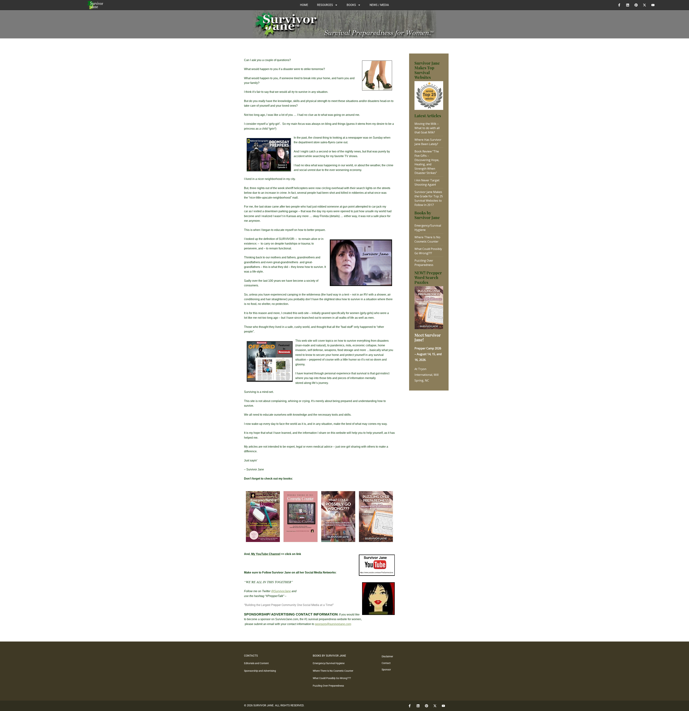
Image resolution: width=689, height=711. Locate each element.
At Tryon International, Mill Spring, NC (426, 374)
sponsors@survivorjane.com (333, 624)
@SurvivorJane (281, 591)
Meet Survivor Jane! (427, 337)
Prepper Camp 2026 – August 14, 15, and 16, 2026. (428, 354)
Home (304, 5)
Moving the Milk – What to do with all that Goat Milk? (427, 128)
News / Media (379, 5)
